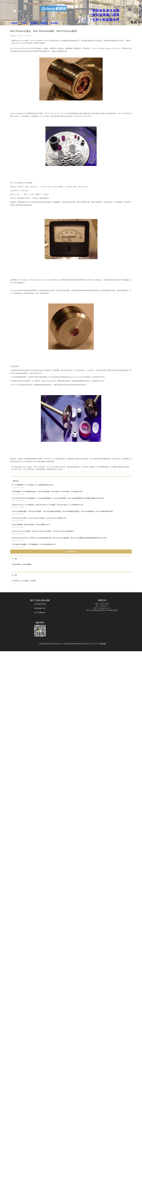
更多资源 (54, 23)
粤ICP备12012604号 (75, 644)
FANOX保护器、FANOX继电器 (21, 564)
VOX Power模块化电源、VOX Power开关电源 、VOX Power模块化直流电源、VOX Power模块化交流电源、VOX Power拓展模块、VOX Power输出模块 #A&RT (62, 511)
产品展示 (24, 23)
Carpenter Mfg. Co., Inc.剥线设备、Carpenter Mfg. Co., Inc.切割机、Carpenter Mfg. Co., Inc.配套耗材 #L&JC (47, 505)
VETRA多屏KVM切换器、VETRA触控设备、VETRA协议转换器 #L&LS (34, 544)
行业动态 (14, 23)
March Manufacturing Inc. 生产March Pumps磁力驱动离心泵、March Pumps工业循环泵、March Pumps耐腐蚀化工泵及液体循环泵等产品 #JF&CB (59, 538)
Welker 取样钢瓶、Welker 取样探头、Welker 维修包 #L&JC (31, 524)
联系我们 (44, 23)
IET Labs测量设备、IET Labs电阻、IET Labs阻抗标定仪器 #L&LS (33, 485)
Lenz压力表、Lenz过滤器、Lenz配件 (24, 580)
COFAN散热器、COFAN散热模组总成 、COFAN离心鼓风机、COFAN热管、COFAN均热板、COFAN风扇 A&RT (47, 491)
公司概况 (34, 23)
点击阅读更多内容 (71, 551)
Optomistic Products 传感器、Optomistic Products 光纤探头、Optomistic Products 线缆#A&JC (43, 531)
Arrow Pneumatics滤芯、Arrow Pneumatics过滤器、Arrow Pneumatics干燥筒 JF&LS (39, 518)
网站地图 (103, 644)
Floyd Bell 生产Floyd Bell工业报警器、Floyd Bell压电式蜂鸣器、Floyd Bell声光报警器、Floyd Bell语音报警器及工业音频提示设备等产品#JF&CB (58, 498)
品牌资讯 (13, 36)
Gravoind (56, 644)
